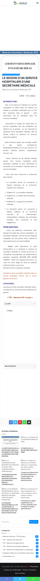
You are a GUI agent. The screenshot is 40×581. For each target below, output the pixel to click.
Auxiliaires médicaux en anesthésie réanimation (18, 553)
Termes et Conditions (29, 570)
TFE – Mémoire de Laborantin (12, 540)
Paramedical (34, 566)
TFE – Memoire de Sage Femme (13, 543)
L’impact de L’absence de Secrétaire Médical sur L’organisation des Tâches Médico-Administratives (29, 476)
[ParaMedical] (20, 3)
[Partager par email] (29, 422)
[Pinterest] (20, 422)
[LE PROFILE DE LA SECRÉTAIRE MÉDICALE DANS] (29, 441)
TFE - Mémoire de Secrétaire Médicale (11, 74)
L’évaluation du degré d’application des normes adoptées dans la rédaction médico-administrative (29, 504)
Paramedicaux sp (8, 556)
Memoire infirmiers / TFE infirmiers (14, 536)
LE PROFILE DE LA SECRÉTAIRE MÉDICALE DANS (29, 450)
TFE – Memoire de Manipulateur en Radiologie (18, 549)
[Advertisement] (20, 29)
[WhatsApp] (24, 422)
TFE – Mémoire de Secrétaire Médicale (15, 546)
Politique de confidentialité (12, 570)
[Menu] (37, 2)
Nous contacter (20, 573)
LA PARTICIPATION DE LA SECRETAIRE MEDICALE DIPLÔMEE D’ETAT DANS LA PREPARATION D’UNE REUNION (10, 452)
